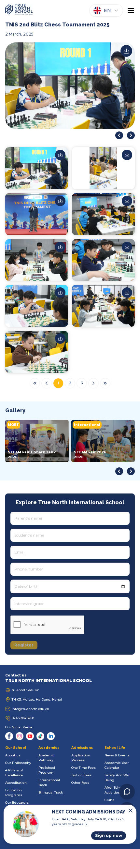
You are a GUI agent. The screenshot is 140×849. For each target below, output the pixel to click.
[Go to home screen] (19, 10)
